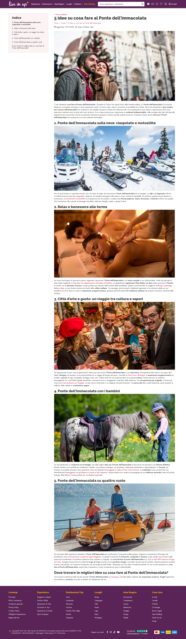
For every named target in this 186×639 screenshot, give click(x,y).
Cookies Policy (14, 611)
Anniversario (127, 597)
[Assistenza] (152, 4)
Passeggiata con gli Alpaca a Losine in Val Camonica (86, 472)
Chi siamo (12, 597)
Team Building (157, 614)
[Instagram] (111, 632)
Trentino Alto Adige (73, 611)
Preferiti (155, 604)
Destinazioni (47, 4)
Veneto (68, 614)
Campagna (98, 600)
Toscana (69, 607)
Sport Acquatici (42, 614)
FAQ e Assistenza (15, 600)
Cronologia (156, 607)
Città (96, 604)
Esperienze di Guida (44, 611)
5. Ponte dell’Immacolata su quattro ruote (27, 42)
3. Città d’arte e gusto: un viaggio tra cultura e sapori (28, 33)
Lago (96, 611)
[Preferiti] (161, 4)
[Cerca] (142, 4)
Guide (154, 621)
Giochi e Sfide (42, 600)
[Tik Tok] (114, 632)
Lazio (68, 597)
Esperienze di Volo (44, 604)
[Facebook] (107, 632)
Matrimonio (127, 607)
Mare (96, 614)
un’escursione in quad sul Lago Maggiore (84, 557)
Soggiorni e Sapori (44, 597)
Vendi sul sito (157, 617)
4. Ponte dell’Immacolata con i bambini (26, 38)
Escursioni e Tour (43, 607)
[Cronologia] (157, 4)
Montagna (98, 617)
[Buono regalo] (148, 4)
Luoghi (69, 4)
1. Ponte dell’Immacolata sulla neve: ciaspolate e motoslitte (26, 23)
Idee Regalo (59, 4)
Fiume (97, 607)
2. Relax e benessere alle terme (24, 28)
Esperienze (35, 4)
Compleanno (128, 600)
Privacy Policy (14, 607)
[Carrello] (165, 4)
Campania (69, 617)
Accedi (154, 597)
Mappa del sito (14, 617)
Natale (125, 617)
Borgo (97, 597)
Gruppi (125, 614)
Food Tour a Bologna (136, 375)
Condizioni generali (15, 604)
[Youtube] (118, 632)
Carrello (155, 600)
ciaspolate (80, 196)
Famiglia (126, 611)
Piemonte (69, 604)
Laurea (125, 604)
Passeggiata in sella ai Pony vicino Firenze (122, 470)
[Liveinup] (19, 4)
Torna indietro (61, 14)
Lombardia (69, 600)
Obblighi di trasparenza (17, 614)
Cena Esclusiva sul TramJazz (73, 383)
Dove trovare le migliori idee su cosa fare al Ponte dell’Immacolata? (28, 47)
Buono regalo (157, 611)
